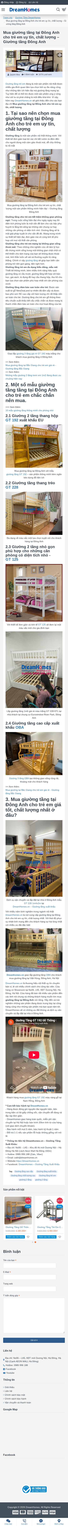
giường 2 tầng (25, 1180)
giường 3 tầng (41, 1180)
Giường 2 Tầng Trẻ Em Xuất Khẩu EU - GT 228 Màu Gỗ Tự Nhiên (23, 1227)
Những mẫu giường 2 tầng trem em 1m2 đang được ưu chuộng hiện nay (33, 377)
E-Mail (6, 1272)
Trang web (8, 1284)
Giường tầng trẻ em (15, 83)
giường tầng (32, 260)
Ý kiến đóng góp (10, 1295)
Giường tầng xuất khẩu (46, 1171)
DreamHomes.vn (23, 100)
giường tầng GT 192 (16, 474)
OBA (19, 727)
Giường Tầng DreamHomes (28, 17)
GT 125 (12, 559)
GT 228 (12, 487)
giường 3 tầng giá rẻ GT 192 (31, 353)
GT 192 (12, 420)
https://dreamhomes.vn (27, 1161)
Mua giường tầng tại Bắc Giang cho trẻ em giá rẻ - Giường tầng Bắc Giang (31, 367)
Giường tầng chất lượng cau (23, 1175)
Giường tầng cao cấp (24, 1171)
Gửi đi (33, 1340)
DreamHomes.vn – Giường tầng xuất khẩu (34, 906)
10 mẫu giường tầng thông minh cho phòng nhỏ (29, 410)
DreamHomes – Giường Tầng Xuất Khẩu (39, 1164)
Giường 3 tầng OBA (19, 778)
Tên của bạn (9, 1260)
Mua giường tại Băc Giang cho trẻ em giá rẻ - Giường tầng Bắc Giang (32, 792)
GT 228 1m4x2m (32, 903)
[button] (33, 1242)
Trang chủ (7, 17)
